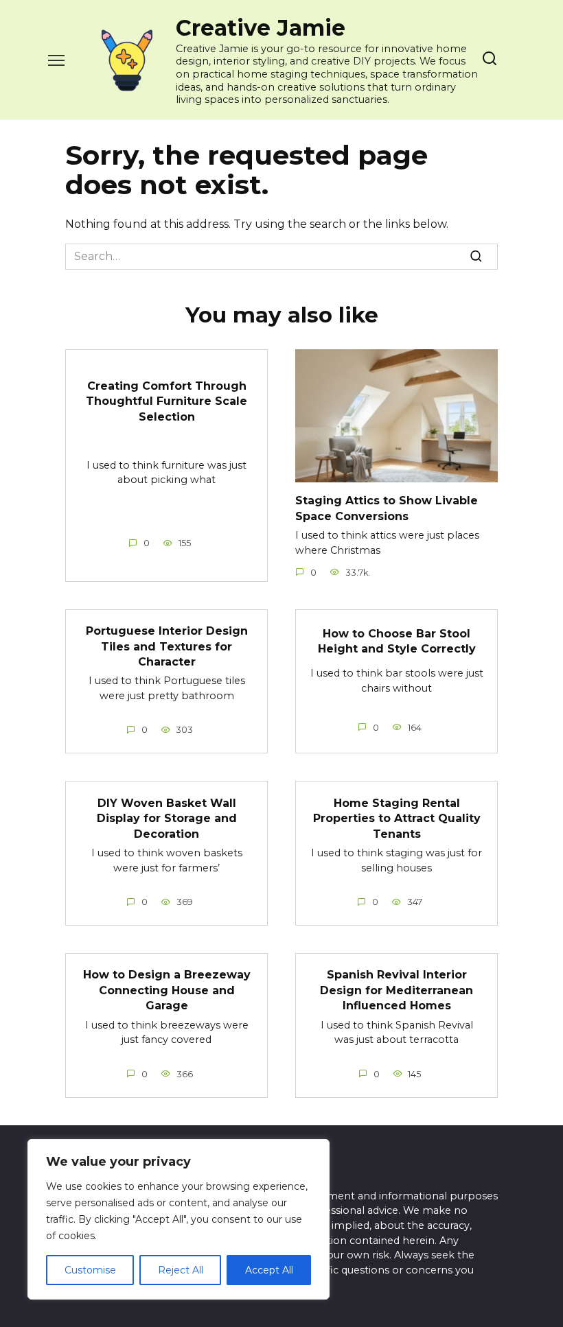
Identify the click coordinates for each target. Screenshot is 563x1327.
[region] (178, 1219)
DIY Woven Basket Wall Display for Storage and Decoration (167, 818)
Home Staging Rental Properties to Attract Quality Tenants (397, 818)
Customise (90, 1270)
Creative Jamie (260, 27)
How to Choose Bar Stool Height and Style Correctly (397, 641)
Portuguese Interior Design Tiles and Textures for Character (167, 646)
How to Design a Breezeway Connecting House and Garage (167, 990)
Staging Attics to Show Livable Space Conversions (386, 508)
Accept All (269, 1270)
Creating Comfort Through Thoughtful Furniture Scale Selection (166, 401)
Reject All (180, 1270)
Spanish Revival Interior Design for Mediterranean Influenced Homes (396, 990)
